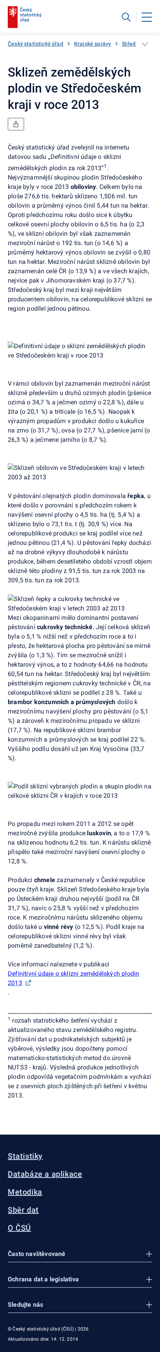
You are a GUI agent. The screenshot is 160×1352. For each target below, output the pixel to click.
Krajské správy (92, 44)
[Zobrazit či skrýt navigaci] (144, 44)
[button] (80, 1254)
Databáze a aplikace (45, 1174)
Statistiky (25, 1156)
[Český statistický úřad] (25, 17)
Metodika (25, 1192)
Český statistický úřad (35, 44)
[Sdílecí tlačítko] (16, 124)
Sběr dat (23, 1210)
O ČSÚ (19, 1228)
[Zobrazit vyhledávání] (126, 17)
